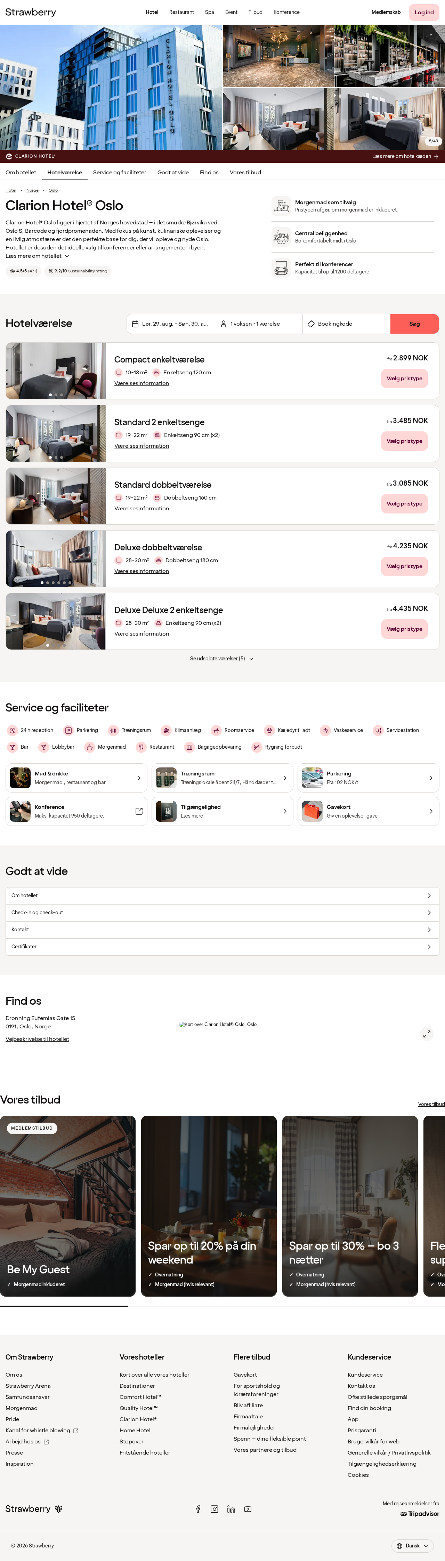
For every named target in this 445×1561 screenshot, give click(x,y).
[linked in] (231, 1509)
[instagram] (214, 1509)
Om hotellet (21, 172)
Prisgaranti (362, 1430)
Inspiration (20, 1464)
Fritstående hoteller (145, 1453)
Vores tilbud (245, 172)
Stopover (132, 1441)
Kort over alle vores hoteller (154, 1375)
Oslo (53, 190)
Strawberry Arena (28, 1386)
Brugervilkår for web (373, 1441)
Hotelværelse (64, 172)
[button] (56, 371)
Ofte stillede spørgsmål (377, 1397)
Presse (14, 1453)
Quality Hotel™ (139, 1408)
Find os (209, 172)
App (353, 1419)
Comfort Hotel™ (140, 1397)
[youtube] (248, 1509)
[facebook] (198, 1509)
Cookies (358, 1475)
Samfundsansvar (28, 1397)
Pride (12, 1419)
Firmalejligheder (254, 1428)
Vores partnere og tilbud (265, 1450)
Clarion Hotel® (138, 1419)
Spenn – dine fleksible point (270, 1439)
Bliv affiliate (248, 1405)
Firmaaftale (248, 1416)
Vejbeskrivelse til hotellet (37, 1039)
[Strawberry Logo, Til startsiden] (31, 12)
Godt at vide (173, 172)
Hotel (11, 190)
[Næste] (96, 371)
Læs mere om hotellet (34, 256)
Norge (32, 190)
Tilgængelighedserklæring (382, 1464)
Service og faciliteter (119, 172)
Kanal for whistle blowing (38, 1430)
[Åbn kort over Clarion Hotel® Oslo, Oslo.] (427, 1034)
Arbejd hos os (23, 1441)
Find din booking (369, 1408)
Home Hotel (135, 1430)
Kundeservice (365, 1375)
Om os (14, 1375)
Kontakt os (361, 1386)
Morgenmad (22, 1408)
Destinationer (137, 1386)
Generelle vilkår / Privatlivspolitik (389, 1453)
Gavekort (245, 1375)
